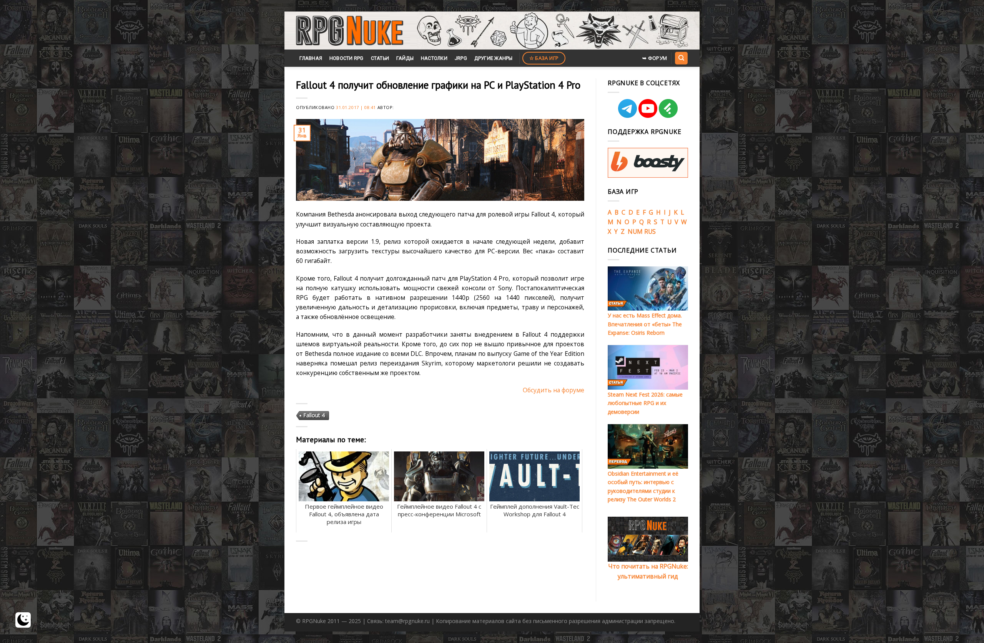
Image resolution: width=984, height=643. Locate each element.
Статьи (380, 58)
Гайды (405, 58)
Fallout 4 (314, 415)
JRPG (461, 58)
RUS (650, 231)
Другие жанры (493, 58)
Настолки (434, 58)
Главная (310, 58)
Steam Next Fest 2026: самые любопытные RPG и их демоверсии (645, 403)
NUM (635, 231)
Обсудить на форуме (553, 390)
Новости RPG (346, 58)
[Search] (681, 58)
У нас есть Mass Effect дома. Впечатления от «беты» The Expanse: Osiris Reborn (645, 324)
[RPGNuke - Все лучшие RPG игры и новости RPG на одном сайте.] (349, 30)
